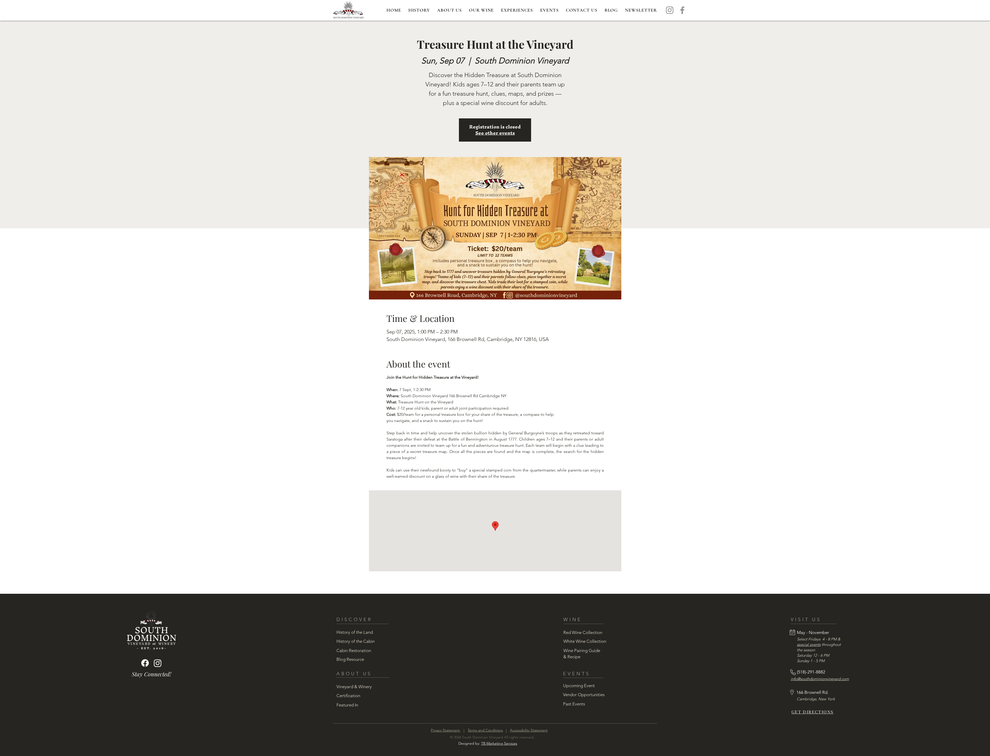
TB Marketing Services (499, 743)
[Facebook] (682, 10)
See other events (495, 133)
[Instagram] (670, 10)
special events (809, 644)
